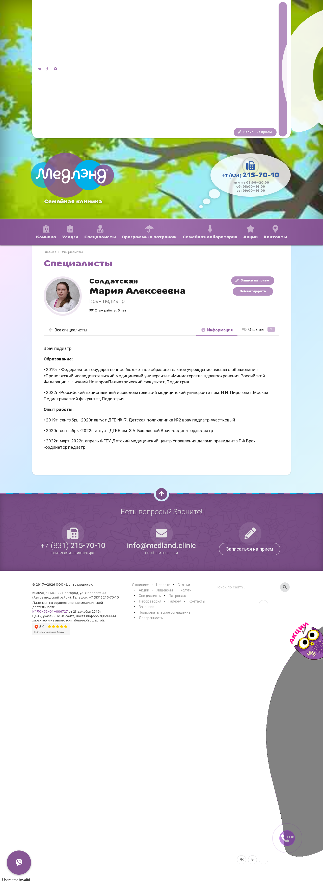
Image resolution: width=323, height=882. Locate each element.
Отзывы (260, 329)
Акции (144, 590)
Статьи (184, 585)
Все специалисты (71, 329)
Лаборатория (150, 601)
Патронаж (177, 595)
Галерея (175, 601)
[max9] (283, 69)
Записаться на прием (249, 549)
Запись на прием (257, 132)
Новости (163, 585)
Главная (50, 252)
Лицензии (164, 590)
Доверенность (151, 618)
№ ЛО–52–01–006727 (50, 611)
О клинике (140, 585)
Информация (220, 329)
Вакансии (146, 607)
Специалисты (72, 252)
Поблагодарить (253, 291)
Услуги (186, 590)
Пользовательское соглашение (164, 612)
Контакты (197, 601)
